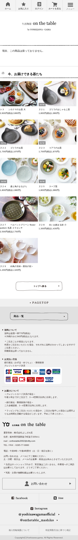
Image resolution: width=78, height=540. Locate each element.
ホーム (8, 8)
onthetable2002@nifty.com (22, 441)
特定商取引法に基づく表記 (58, 530)
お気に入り (23, 8)
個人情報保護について (19, 530)
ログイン (39, 8)
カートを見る (54, 8)
